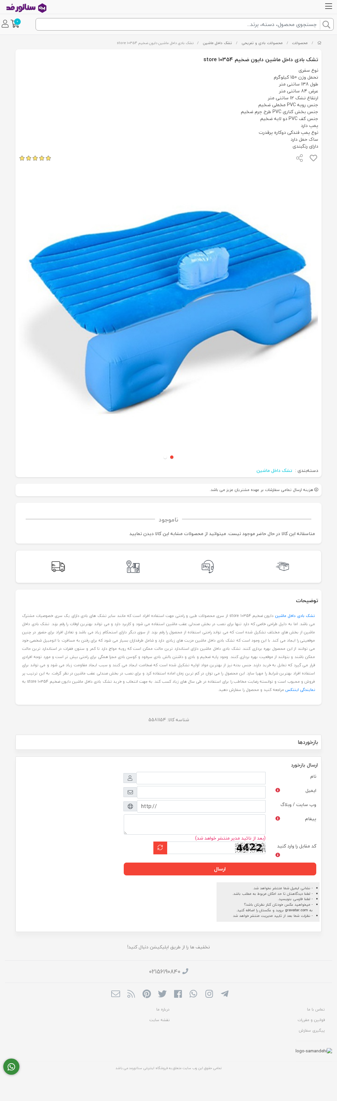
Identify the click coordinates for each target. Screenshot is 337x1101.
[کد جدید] (160, 848)
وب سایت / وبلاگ (298, 804)
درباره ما (162, 1009)
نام (313, 776)
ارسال (220, 868)
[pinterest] (146, 994)
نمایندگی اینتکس (300, 689)
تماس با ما (316, 1009)
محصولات (300, 43)
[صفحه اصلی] (319, 43)
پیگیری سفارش (312, 1030)
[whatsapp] (193, 994)
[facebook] (177, 994)
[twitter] (162, 994)
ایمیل (310, 790)
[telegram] (224, 994)
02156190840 (164, 971)
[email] (115, 994)
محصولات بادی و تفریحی (262, 43)
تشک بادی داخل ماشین (295, 615)
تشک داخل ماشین (217, 43)
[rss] (131, 994)
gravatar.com (296, 910)
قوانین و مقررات (311, 1019)
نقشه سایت (159, 1019)
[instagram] (209, 994)
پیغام (310, 819)
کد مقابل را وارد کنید (296, 846)
